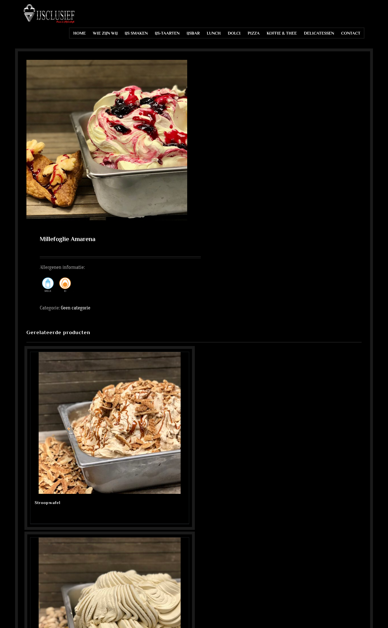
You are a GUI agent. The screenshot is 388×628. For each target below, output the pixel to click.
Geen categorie (75, 308)
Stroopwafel (48, 502)
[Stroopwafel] (109, 423)
